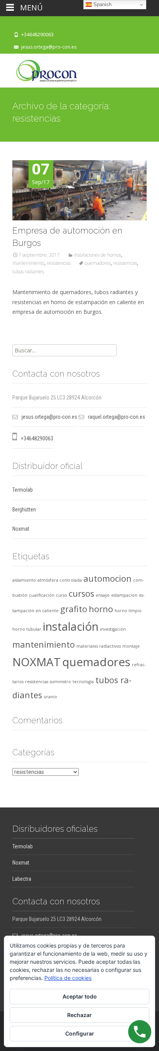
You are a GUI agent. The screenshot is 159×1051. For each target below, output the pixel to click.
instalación (70, 626)
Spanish (102, 4)
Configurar (79, 1033)
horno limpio (128, 610)
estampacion (124, 595)
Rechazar (79, 1015)
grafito (73, 608)
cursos (81, 593)
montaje (131, 646)
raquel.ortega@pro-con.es (116, 417)
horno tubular (26, 629)
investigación (113, 629)
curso (61, 595)
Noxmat (20, 529)
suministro (60, 681)
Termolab (22, 490)
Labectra (21, 879)
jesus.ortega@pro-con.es (48, 47)
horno (101, 608)
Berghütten (24, 509)
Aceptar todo (80, 996)
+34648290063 (37, 34)
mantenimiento (28, 263)
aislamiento (24, 580)
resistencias (59, 263)
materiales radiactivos (98, 646)
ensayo (103, 595)
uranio (50, 696)
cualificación (41, 595)
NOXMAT (36, 662)
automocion (107, 578)
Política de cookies (67, 978)
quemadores (98, 263)
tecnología (83, 681)
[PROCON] (40, 69)
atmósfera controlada (59, 580)
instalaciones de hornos (97, 255)
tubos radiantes (28, 271)
